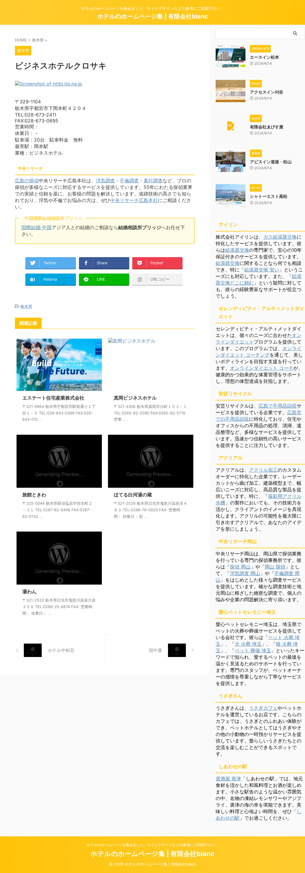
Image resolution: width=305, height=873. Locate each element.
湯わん (29, 591)
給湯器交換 (237, 250)
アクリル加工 (263, 470)
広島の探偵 (27, 181)
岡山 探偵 (275, 567)
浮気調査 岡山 (245, 573)
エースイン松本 (264, 57)
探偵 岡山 (240, 567)
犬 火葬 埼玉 (248, 644)
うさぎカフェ (263, 708)
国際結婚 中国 (36, 227)
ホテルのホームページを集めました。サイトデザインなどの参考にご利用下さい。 (152, 845)
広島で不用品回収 (278, 406)
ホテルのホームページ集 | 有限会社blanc (152, 16)
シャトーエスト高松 (268, 196)
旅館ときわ (34, 495)
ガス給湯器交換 (280, 237)
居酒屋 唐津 (228, 779)
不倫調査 (129, 181)
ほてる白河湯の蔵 (133, 495)
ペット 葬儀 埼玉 (253, 650)
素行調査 (153, 181)
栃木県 (26, 306)
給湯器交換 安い (261, 270)
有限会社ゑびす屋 (266, 126)
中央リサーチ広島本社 (134, 200)
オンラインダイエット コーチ (261, 368)
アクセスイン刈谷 (266, 91)
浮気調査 (105, 181)
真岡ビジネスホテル (135, 398)
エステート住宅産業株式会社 (53, 398)
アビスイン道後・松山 (271, 161)
